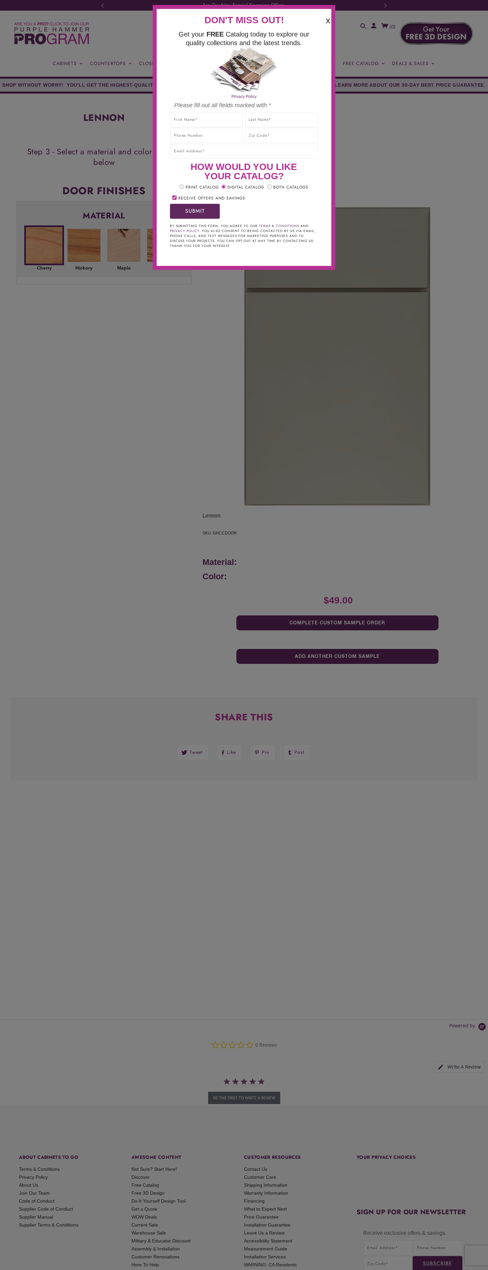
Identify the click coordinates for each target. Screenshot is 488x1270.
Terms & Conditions (279, 225)
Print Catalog (202, 187)
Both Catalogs (290, 187)
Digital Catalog (245, 187)
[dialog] (244, 635)
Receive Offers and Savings (211, 198)
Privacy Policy (244, 96)
